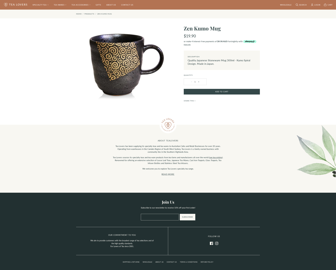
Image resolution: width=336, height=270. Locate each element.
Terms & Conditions (189, 262)
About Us (111, 5)
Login (317, 5)
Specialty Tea (40, 5)
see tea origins (215, 157)
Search (303, 5)
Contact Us (127, 5)
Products (89, 14)
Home (79, 14)
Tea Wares (59, 5)
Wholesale (147, 262)
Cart (330, 5)
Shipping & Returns (131, 262)
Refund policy (207, 262)
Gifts (98, 5)
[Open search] (297, 5)
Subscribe (187, 217)
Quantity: (188, 75)
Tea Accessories (80, 5)
